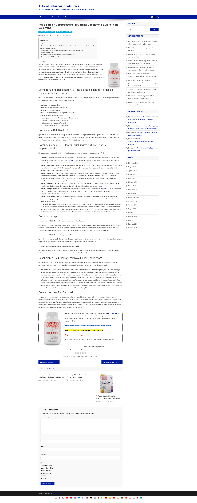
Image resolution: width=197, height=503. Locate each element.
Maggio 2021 (132, 182)
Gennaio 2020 (132, 205)
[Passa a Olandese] (71, 498)
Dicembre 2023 (133, 163)
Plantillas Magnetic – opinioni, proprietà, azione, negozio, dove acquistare (50, 362)
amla (105, 188)
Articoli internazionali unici (58, 6)
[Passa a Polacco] (118, 498)
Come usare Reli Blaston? (48, 48)
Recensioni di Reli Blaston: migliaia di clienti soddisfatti (57, 54)
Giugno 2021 (132, 178)
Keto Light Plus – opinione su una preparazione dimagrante (78, 376)
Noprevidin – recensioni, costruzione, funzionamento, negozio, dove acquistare (142, 75)
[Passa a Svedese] (141, 498)
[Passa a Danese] (67, 498)
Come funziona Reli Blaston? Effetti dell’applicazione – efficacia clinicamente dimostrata (68, 46)
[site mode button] (153, 17)
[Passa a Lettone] (106, 498)
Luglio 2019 (132, 209)
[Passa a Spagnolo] (137, 498)
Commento (45, 418)
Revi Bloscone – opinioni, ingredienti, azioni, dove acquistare (142, 55)
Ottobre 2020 (132, 201)
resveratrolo (73, 160)
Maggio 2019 (132, 216)
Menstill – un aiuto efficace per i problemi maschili (141, 49)
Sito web (43, 454)
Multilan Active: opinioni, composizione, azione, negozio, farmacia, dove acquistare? (142, 69)
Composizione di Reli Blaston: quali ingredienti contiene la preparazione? (62, 50)
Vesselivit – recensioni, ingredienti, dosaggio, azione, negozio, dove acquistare (143, 62)
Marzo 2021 (132, 186)
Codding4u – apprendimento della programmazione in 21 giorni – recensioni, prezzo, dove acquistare (142, 82)
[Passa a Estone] (79, 498)
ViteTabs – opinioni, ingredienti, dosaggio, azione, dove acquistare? (108, 397)
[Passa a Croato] (59, 498)
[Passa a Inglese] (75, 498)
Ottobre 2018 (132, 228)
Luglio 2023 (132, 167)
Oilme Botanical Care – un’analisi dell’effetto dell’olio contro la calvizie (51, 376)
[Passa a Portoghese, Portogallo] (122, 498)
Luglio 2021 (132, 174)
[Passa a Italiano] (102, 498)
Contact (65, 17)
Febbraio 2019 (133, 224)
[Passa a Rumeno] (126, 498)
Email (43, 446)
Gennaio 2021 (132, 193)
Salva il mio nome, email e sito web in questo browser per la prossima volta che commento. (47, 472)
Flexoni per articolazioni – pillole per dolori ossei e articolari (141, 103)
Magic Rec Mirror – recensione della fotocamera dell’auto (113, 362)
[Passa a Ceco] (63, 498)
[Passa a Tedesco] (91, 498)
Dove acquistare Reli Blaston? (50, 57)
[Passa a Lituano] (110, 498)
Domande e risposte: (47, 52)
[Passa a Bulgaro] (56, 498)
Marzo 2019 (132, 220)
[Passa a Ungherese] (98, 498)
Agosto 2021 (132, 171)
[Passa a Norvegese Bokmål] (114, 498)
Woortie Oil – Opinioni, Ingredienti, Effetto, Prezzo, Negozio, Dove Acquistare (142, 97)
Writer (54, 35)
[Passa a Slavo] (130, 498)
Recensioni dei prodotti (52, 17)
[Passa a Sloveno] (134, 498)
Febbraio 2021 (133, 190)
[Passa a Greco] (95, 498)
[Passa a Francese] (87, 498)
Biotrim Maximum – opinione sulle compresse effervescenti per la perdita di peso (143, 43)
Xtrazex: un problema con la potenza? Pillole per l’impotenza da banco (142, 91)
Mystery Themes (57, 493)
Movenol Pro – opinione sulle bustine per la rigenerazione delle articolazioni (143, 119)
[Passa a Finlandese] (83, 498)
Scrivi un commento (65, 35)
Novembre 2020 (133, 197)
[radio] (76, 353)
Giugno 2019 (132, 212)
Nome (43, 438)
